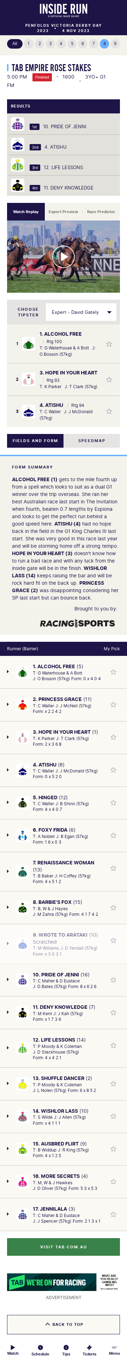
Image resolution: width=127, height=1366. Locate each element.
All (14, 43)
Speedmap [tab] (91, 440)
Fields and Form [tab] (35, 440)
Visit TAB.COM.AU (63, 1246)
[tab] (26, 212)
